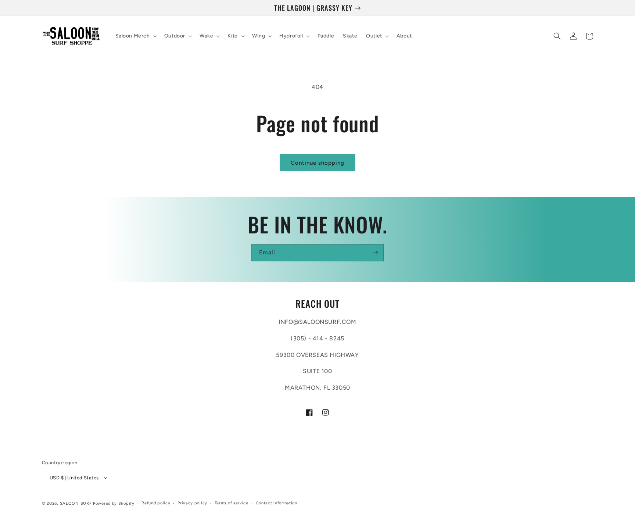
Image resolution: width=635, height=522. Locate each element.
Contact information (276, 503)
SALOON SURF (76, 503)
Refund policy (155, 503)
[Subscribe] (375, 252)
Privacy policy (192, 503)
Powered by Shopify (113, 503)
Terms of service (231, 503)
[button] (135, 36)
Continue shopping (317, 163)
